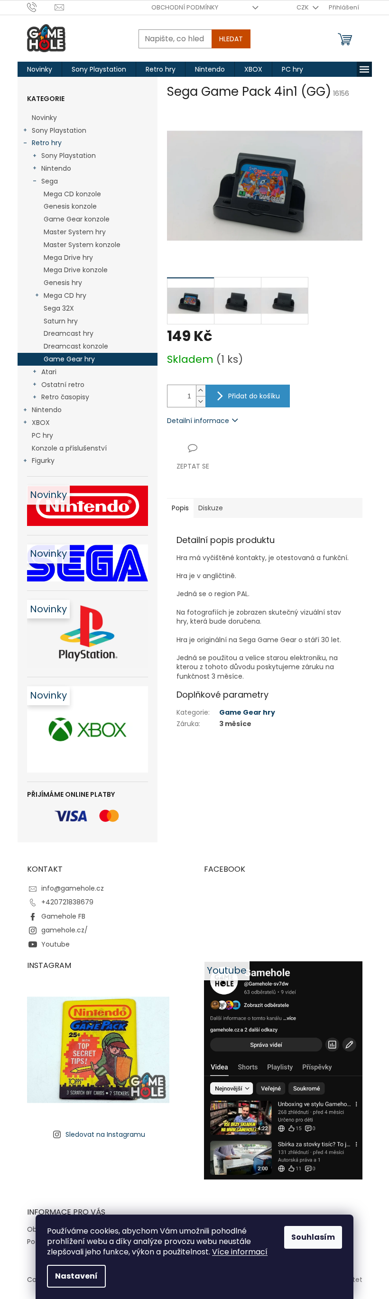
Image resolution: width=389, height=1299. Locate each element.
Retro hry (47, 142)
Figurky (43, 460)
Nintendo (56, 168)
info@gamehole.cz (72, 888)
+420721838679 (67, 902)
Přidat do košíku (254, 396)
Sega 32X (59, 308)
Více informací (240, 1251)
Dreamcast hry (68, 333)
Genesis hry (63, 282)
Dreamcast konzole (76, 346)
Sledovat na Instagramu (105, 1134)
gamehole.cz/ (64, 930)
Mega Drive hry (68, 257)
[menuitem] (40, 69)
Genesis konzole (70, 206)
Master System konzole (82, 244)
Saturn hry (61, 321)
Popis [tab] (180, 508)
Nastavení (76, 1276)
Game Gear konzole (77, 219)
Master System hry (75, 232)
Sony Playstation (59, 130)
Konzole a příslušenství (69, 448)
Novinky (44, 117)
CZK (303, 7)
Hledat (231, 39)
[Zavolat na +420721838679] (41, 6)
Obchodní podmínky (184, 7)
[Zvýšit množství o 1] (200, 390)
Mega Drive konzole (76, 270)
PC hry (42, 435)
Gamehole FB (63, 916)
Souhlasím (313, 1237)
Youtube (55, 944)
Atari (48, 372)
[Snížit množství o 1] (200, 401)
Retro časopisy (65, 397)
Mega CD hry (65, 295)
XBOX (41, 422)
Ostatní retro (62, 384)
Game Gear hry (69, 359)
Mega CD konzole (72, 194)
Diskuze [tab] (210, 508)
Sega (49, 181)
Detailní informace (198, 420)
